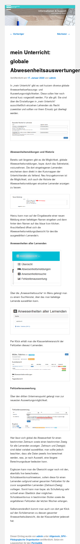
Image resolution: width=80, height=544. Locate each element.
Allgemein (54, 536)
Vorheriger (17, 34)
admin (52, 77)
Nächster (63, 34)
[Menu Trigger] (8, 7)
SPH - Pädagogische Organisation (38, 537)
